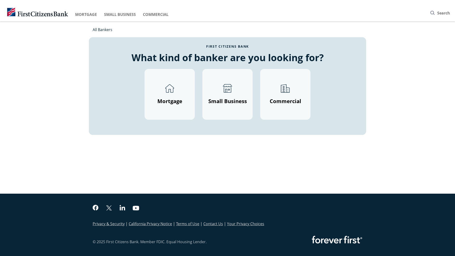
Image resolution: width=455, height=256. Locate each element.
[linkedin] (122, 208)
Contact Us (213, 223)
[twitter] (109, 208)
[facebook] (95, 208)
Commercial (155, 14)
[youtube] (136, 209)
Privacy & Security (109, 223)
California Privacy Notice (150, 223)
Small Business (120, 14)
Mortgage (86, 14)
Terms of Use (187, 223)
